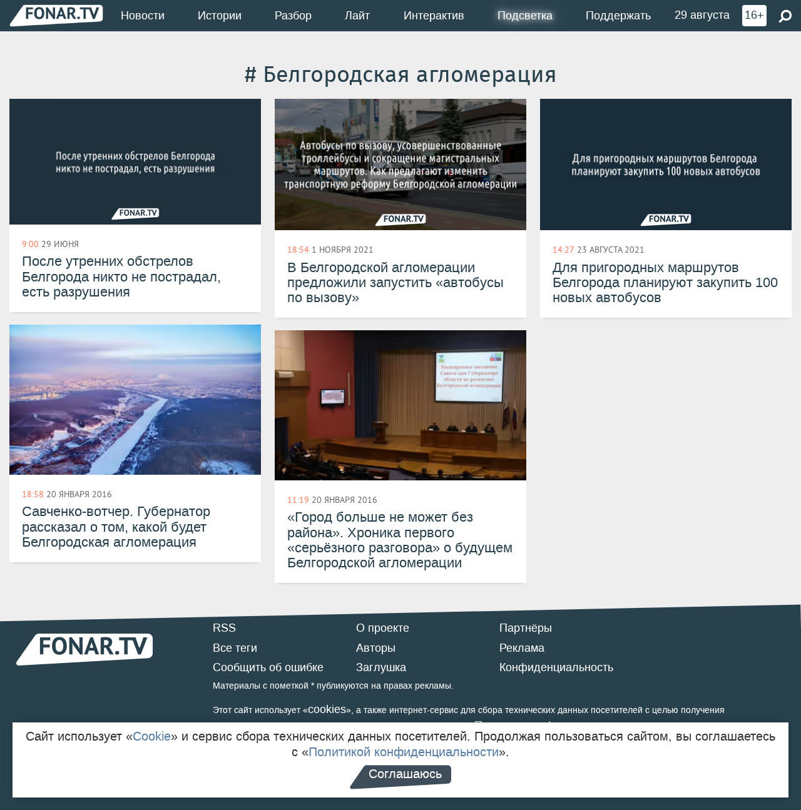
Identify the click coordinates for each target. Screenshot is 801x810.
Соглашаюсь (405, 774)
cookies (327, 709)
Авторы (375, 648)
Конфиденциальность (556, 667)
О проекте (382, 627)
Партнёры (525, 627)
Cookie (152, 736)
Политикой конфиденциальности (404, 752)
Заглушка (381, 667)
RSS (224, 627)
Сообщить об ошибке (268, 667)
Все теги (235, 648)
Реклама (521, 648)
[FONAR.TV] (56, 15)
